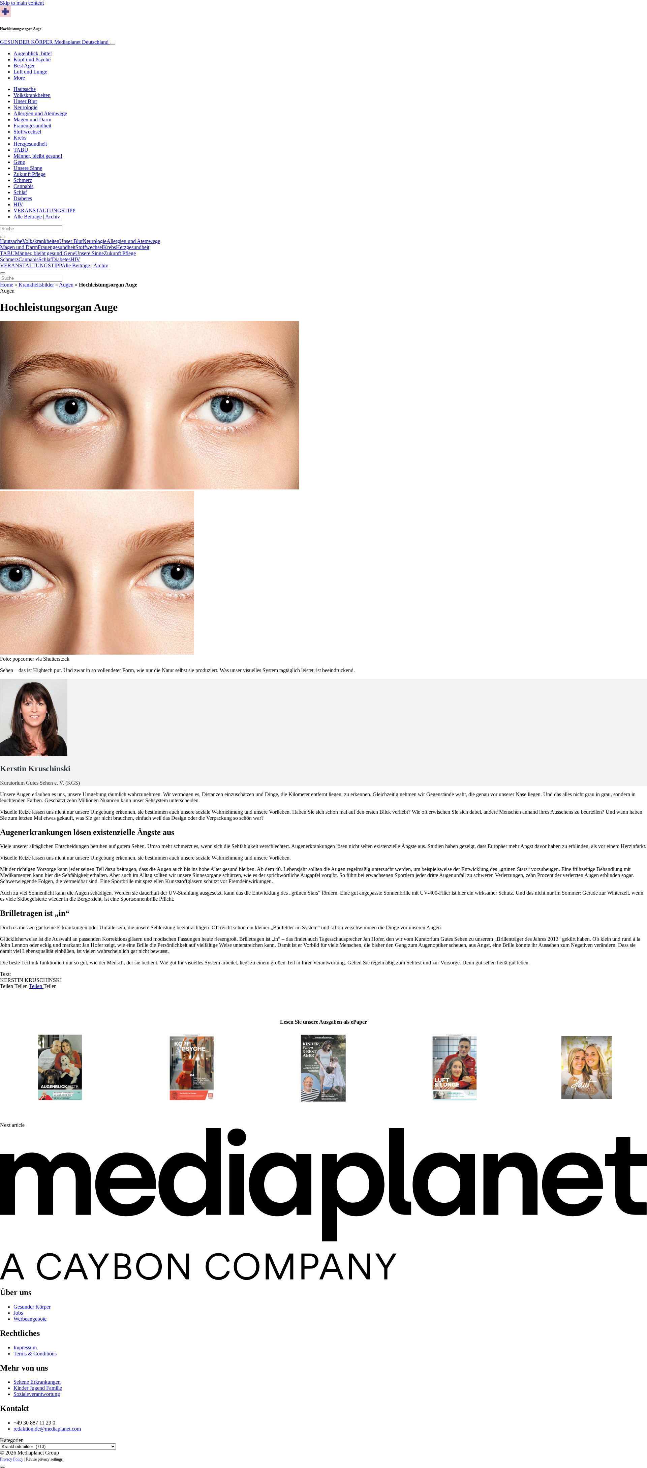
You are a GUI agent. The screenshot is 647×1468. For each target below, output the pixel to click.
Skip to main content (22, 3)
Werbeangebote (30, 1319)
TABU (20, 150)
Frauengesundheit (32, 125)
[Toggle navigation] (112, 44)
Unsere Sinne (27, 168)
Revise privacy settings (44, 1459)
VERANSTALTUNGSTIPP (44, 210)
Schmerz (22, 180)
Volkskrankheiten (32, 95)
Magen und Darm (32, 119)
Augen (66, 285)
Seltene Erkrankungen (37, 1382)
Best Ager (24, 65)
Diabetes (22, 198)
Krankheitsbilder (36, 285)
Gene (19, 162)
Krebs (19, 138)
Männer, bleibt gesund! (37, 156)
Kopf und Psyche (32, 59)
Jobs (18, 1313)
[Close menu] (2, 273)
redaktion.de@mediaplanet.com (47, 1429)
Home (6, 285)
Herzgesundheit (30, 144)
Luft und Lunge (30, 71)
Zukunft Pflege (29, 174)
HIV (18, 204)
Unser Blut (25, 101)
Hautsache (24, 89)
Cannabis (23, 186)
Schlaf (20, 192)
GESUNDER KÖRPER (54, 42)
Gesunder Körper (32, 1307)
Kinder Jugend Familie (37, 1388)
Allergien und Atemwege (40, 113)
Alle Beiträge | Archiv (36, 216)
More (19, 78)
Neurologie (25, 107)
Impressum (25, 1347)
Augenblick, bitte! (32, 53)
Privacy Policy (11, 1459)
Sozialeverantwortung (36, 1394)
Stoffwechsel (27, 131)
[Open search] (2, 237)
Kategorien (12, 1440)
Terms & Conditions (35, 1353)
